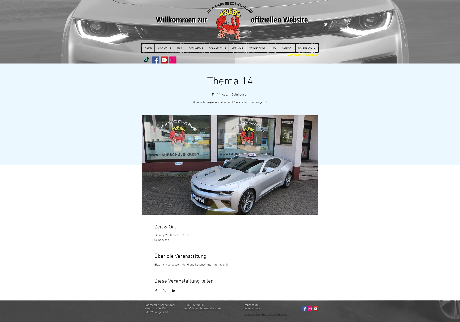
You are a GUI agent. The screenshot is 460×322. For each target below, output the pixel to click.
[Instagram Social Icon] (310, 308)
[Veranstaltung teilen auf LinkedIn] (173, 290)
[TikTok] (146, 60)
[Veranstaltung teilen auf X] (165, 290)
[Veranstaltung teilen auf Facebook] (156, 290)
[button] (164, 48)
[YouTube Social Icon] (316, 308)
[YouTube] (164, 60)
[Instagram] (172, 60)
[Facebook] (155, 60)
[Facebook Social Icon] (304, 308)
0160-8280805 (194, 305)
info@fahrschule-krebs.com (202, 308)
